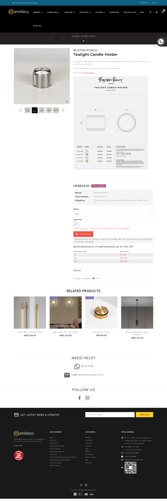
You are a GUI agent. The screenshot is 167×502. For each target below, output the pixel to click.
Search (52, 437)
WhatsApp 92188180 (132, 453)
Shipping (53, 454)
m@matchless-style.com (87, 374)
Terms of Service (56, 463)
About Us (53, 440)
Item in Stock (90, 457)
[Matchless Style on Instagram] (87, 399)
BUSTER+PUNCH (101, 193)
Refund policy (55, 465)
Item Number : (82, 197)
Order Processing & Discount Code (62, 457)
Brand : (78, 193)
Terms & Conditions (57, 446)
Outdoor (88, 446)
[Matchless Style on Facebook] (79, 399)
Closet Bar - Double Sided (29, 332)
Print (97, 278)
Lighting (88, 443)
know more (18, 445)
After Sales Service (57, 451)
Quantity (77, 219)
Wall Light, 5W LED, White (65, 332)
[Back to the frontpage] (84, 41)
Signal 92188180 (130, 456)
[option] (42, 110)
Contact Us (54, 443)
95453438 (87, 366)
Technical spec (88, 73)
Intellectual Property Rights (60, 460)
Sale (87, 460)
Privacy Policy (55, 449)
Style (75, 209)
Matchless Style (90, 490)
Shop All (88, 463)
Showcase (89, 454)
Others (87, 451)
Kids (87, 449)
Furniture (89, 440)
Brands (88, 437)
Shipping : (80, 200)
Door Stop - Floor (101, 332)
